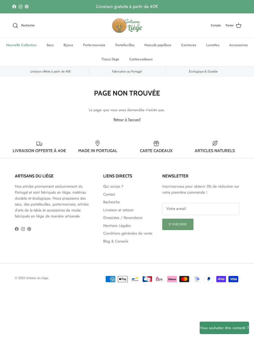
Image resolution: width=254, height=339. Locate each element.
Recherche (111, 202)
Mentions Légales (117, 225)
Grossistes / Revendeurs (122, 217)
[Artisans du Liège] (127, 25)
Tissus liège (110, 59)
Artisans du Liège (37, 278)
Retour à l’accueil (127, 119)
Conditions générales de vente (127, 233)
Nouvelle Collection (21, 44)
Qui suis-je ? (113, 186)
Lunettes (212, 44)
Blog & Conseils (115, 241)
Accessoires (238, 44)
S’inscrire (178, 224)
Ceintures (188, 44)
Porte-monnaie (94, 44)
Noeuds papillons (157, 44)
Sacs (50, 44)
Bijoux (68, 44)
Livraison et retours (118, 210)
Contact (109, 194)
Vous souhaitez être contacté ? (224, 328)
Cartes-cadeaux (141, 59)
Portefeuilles (124, 44)
